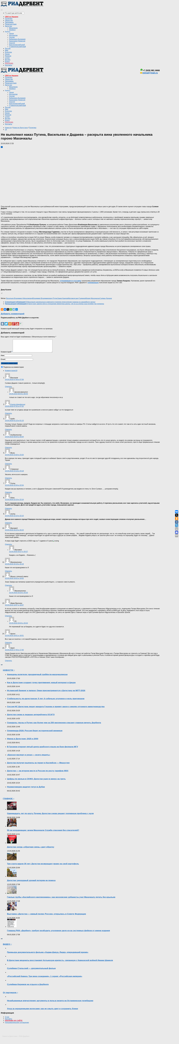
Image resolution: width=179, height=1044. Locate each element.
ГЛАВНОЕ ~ (8, 799)
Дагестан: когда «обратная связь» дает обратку (30, 847)
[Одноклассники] (2, 309)
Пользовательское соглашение (17, 1022)
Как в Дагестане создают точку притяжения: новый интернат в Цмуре (41, 682)
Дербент (12, 30)
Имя (2, 355)
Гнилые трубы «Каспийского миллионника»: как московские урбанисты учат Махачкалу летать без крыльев (61, 897)
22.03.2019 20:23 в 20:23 (14, 530)
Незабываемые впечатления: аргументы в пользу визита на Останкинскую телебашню (50, 1001)
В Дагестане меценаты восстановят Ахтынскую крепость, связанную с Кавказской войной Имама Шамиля (60, 960)
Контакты (8, 65)
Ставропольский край (17, 46)
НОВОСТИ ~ (9, 670)
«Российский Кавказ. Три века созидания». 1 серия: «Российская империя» (44, 976)
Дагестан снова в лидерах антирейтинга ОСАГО (31, 714)
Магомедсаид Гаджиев (76, 298)
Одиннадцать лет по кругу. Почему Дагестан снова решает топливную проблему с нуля (50, 813)
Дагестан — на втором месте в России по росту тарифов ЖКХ (37, 771)
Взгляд (7, 60)
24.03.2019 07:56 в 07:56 (14, 379)
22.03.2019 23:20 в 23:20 (14, 455)
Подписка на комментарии (13, 367)
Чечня (11, 33)
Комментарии (11, 370)
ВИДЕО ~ (7, 944)
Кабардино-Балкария (17, 39)
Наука (7, 54)
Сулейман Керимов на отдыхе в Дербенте (28, 984)
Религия (8, 56)
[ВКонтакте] (5, 309)
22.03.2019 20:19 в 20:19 (14, 564)
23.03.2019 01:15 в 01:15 (14, 420)
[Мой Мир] (16, 309)
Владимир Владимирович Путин (45, 298)
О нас (7, 1017)
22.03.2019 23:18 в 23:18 (14, 471)
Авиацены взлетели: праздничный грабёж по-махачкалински (37, 674)
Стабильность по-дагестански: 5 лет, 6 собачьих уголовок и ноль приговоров (45, 698)
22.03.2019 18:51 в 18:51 (14, 635)
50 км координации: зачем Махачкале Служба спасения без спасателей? (43, 830)
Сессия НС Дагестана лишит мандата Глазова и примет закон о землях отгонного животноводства (56, 706)
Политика (8, 18)
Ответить (8, 386)
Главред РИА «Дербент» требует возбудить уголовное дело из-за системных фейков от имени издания (58, 930)
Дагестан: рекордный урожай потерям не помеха (31, 880)
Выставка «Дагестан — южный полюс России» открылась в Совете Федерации (46, 914)
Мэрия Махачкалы (92, 298)
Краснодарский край (17, 45)
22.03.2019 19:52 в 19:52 (14, 578)
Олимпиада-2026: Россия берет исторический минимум (34, 731)
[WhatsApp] (11, 309)
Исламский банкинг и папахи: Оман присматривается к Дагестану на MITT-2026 (46, 690)
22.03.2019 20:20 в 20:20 (18, 593)
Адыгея (12, 43)
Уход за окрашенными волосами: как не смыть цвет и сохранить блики (42, 1009)
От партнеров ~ (10, 992)
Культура (8, 52)
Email (3, 359)
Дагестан (8, 26)
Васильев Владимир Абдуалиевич (19, 298)
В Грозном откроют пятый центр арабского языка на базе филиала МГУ (42, 747)
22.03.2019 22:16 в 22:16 (14, 499)
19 (6, 129)
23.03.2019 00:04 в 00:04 (14, 437)
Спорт (7, 58)
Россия (7, 48)
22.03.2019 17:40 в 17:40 (14, 650)
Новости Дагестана (20, 128)
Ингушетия (13, 35)
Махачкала (13, 28)
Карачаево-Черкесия (17, 41)
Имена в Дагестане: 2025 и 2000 (22, 739)
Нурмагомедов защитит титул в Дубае (26, 787)
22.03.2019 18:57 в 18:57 (14, 605)
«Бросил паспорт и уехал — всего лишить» (28, 755)
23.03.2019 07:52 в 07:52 (14, 406)
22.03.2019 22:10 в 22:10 (14, 516)
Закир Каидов (62, 298)
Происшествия (10, 24)
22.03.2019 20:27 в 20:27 (18, 551)
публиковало (93, 282)
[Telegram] (13, 309)
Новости (8, 128)
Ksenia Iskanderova (17, 404)
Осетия (12, 37)
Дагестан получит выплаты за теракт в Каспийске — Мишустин (38, 763)
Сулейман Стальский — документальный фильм (31, 968)
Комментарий (6, 352)
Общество (9, 20)
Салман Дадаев (106, 298)
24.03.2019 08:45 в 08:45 (18, 394)
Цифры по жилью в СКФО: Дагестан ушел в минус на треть (36, 779)
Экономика (9, 22)
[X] (8, 309)
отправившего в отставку (70, 281)
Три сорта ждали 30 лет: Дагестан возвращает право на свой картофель (43, 864)
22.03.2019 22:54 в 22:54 (14, 485)
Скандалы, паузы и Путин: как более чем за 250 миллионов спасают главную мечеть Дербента (54, 723)
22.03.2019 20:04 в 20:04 (18, 623)
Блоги (7, 61)
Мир (6, 50)
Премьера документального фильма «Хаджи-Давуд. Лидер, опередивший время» (47, 952)
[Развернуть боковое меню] (1, 664)
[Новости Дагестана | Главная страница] (22, 6)
